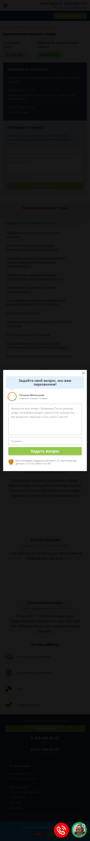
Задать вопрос (45, 451)
